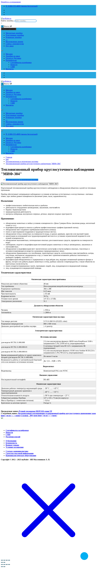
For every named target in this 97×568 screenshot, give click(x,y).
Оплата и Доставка (13, 58)
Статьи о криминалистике (17, 451)
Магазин (9, 54)
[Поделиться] (4, 560)
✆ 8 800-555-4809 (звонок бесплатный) (22, 6)
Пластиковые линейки (15, 35)
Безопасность (11, 443)
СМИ (12, 67)
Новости (13, 65)
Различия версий (13, 437)
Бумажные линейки (14, 37)
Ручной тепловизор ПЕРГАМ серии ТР (35, 411)
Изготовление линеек (14, 42)
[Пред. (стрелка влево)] (2, 566)
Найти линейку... (8, 21)
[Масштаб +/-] (9, 560)
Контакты (10, 69)
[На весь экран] (7, 560)
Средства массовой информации (19, 453)
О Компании (11, 441)
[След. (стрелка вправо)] (4, 562)
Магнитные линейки (14, 33)
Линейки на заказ (13, 56)
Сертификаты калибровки (21, 62)
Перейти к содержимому (11, 2)
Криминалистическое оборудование (21, 456)
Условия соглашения (15, 447)
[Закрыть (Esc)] (2, 560)
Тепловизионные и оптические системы (22, 180)
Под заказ (9, 46)
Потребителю (11, 60)
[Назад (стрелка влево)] (2, 562)
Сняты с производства (15, 44)
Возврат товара (12, 445)
